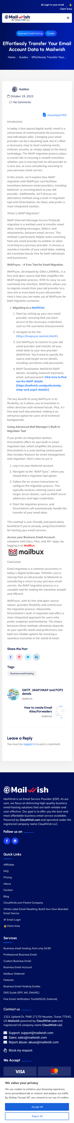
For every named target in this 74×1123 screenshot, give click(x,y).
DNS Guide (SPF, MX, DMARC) (21, 992)
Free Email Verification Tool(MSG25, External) (30, 999)
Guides (51, 33)
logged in (29, 744)
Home (11, 57)
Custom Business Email (17, 961)
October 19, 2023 (22, 96)
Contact (8, 890)
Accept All (37, 1106)
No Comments (22, 102)
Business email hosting (22, 673)
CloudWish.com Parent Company (23, 902)
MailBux (29, 545)
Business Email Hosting (30, 33)
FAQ (6, 871)
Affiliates (8, 864)
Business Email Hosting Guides (21, 986)
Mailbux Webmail (14, 973)
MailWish (38, 307)
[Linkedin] (15, 840)
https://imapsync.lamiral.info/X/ (37, 336)
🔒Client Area (11, 926)
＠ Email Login (12, 919)
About (7, 883)
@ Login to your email (52, 4)
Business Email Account (17, 967)
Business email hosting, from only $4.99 (27, 948)
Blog (6, 896)
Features (8, 980)
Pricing (7, 877)
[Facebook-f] (6, 840)
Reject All (37, 1116)
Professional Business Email (20, 954)
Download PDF (57, 115)
